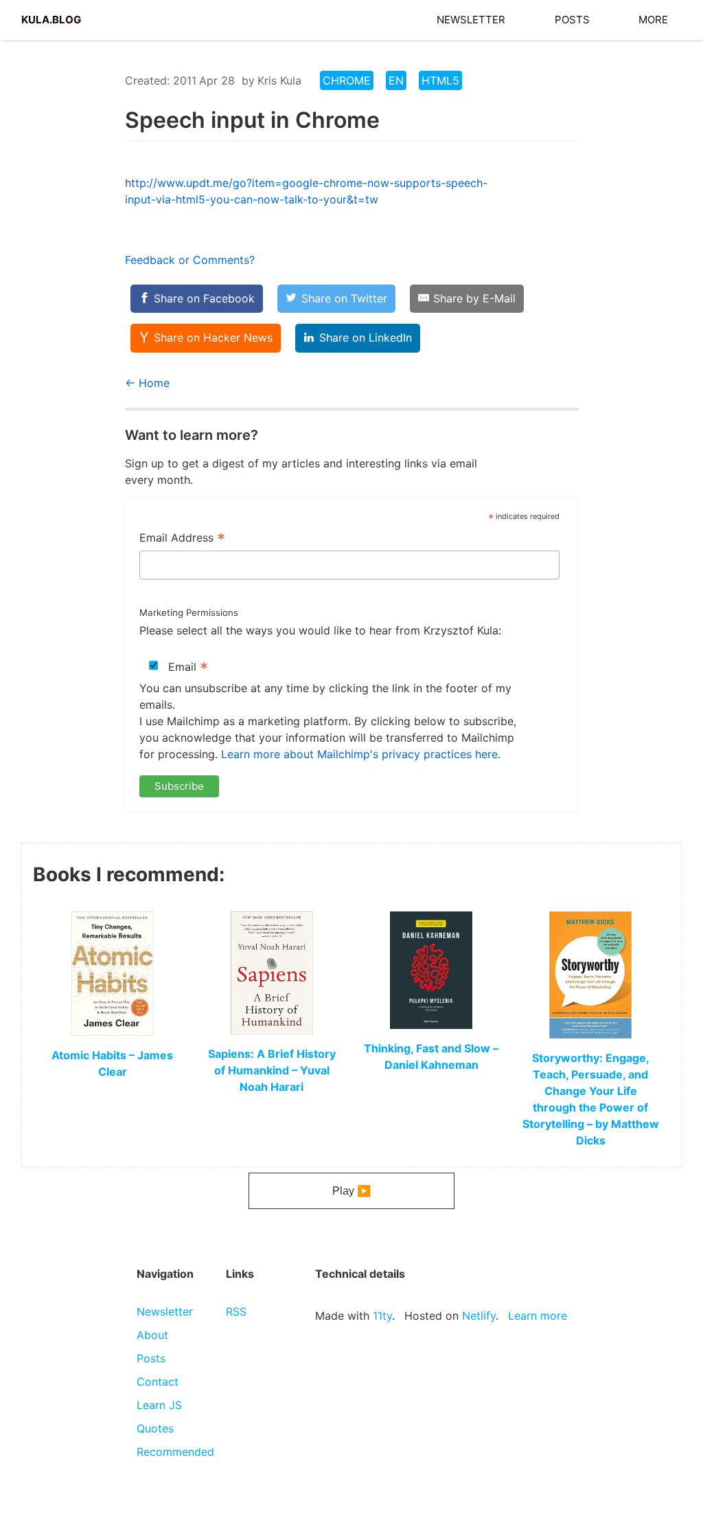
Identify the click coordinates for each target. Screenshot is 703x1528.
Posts (572, 18)
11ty (382, 1315)
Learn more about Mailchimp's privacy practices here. (360, 754)
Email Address (182, 539)
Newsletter (471, 18)
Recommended (175, 1452)
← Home (147, 383)
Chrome (347, 80)
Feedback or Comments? (190, 260)
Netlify (479, 1315)
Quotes (155, 1428)
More (653, 18)
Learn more (537, 1315)
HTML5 (440, 80)
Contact (157, 1381)
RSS (236, 1311)
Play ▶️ (351, 1191)
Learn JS (159, 1405)
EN (396, 80)
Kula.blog (51, 18)
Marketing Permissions (188, 612)
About (152, 1335)
